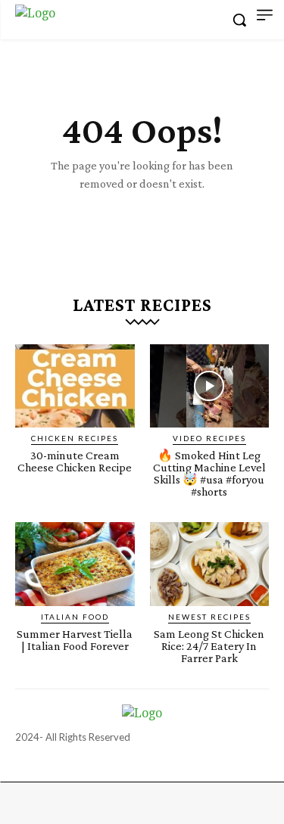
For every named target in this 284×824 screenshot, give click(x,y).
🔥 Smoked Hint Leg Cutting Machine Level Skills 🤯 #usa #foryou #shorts (209, 473)
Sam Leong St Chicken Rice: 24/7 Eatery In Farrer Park (209, 645)
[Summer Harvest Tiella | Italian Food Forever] (75, 563)
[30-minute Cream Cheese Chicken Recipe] (75, 386)
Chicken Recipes (74, 438)
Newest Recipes (209, 616)
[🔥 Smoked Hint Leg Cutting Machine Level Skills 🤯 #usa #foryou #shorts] (210, 386)
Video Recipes (209, 438)
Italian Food (75, 616)
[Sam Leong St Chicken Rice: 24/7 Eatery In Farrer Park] (210, 563)
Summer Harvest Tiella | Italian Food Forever (75, 639)
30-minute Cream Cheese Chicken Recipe (74, 461)
